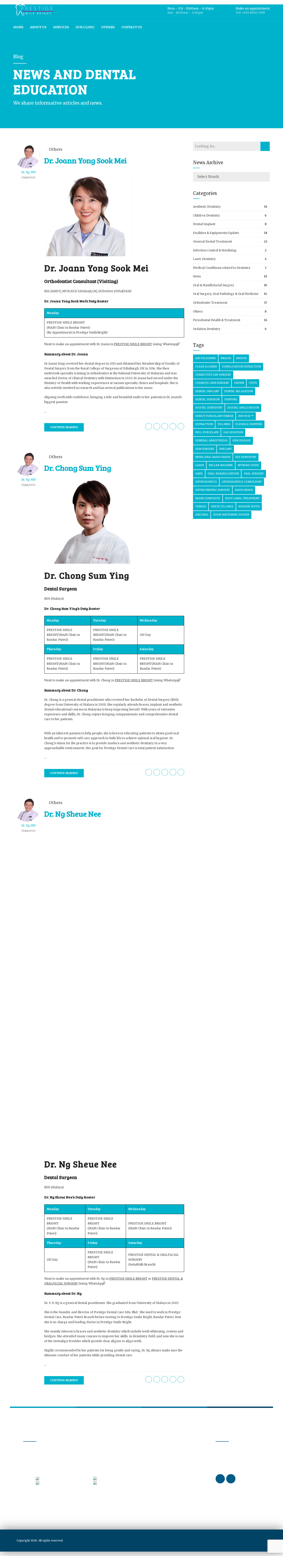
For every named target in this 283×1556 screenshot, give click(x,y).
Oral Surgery (254, 473)
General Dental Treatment (212, 241)
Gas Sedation (233, 432)
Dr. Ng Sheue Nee (72, 813)
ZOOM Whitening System (231, 514)
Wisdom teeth (249, 506)
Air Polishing (205, 358)
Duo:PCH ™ (246, 416)
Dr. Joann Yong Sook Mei (85, 160)
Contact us (131, 27)
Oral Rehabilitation (223, 473)
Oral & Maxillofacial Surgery (213, 285)
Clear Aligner (206, 366)
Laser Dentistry (204, 259)
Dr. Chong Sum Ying (77, 467)
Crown (239, 382)
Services (61, 27)
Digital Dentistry (208, 407)
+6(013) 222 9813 (110, 1482)
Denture (230, 399)
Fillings (224, 424)
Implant (225, 448)
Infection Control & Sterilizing (215, 250)
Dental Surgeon (207, 399)
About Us (38, 27)
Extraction (204, 424)
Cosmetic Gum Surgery (212, 382)
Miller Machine (221, 465)
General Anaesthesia (211, 440)
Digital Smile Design (243, 407)
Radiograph (244, 490)
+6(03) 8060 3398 (53, 1478)
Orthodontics (206, 481)
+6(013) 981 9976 (53, 1482)
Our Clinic (85, 27)
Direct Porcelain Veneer (214, 416)
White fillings (222, 506)
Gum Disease (241, 440)
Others (108, 27)
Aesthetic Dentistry (207, 207)
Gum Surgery (204, 448)
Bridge (241, 358)
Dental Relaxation (238, 391)
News (197, 276)
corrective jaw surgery (213, 374)
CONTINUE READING (64, 427)
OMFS (199, 473)
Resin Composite (207, 498)
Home (18, 27)
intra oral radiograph (212, 457)
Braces (226, 358)
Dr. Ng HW (28, 172)
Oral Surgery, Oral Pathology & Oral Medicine (225, 294)
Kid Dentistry (245, 457)
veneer (200, 506)
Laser (199, 465)
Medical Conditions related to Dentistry (221, 268)
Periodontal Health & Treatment (216, 320)
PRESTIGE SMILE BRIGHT (66, 322)
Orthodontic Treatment (210, 303)
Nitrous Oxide (248, 465)
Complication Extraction (241, 366)
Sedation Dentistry (206, 329)
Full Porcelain (206, 432)
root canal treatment (242, 498)
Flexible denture (248, 424)
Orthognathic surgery (212, 490)
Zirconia (201, 514)
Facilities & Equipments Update (216, 233)
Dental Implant (204, 224)
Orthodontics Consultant (242, 481)
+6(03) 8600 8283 (110, 1478)
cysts (253, 382)
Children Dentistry (206, 215)
